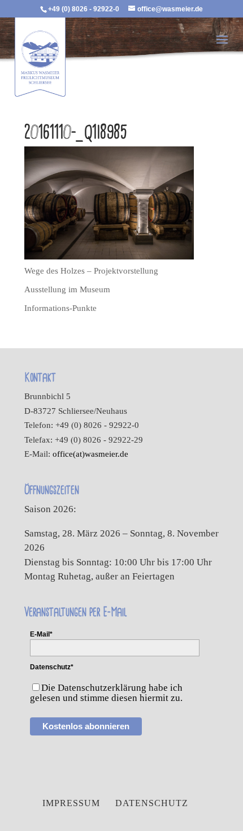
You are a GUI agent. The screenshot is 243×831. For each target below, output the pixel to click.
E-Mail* (41, 634)
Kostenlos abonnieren (85, 726)
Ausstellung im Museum (67, 289)
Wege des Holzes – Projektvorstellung (91, 270)
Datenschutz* (51, 667)
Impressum (71, 803)
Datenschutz (151, 803)
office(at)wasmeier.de (90, 453)
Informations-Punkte (60, 308)
